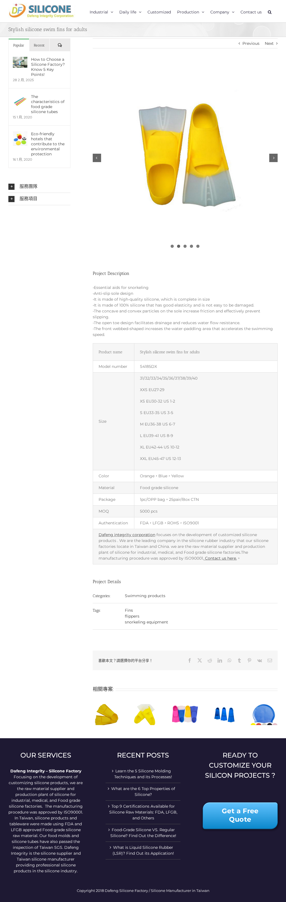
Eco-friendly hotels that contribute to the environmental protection (48, 143)
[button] (269, 11)
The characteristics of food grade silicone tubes (48, 104)
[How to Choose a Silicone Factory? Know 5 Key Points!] (20, 59)
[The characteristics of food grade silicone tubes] (20, 96)
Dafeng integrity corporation (127, 534)
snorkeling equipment (146, 622)
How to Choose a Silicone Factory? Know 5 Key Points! (48, 67)
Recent (39, 45)
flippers (132, 616)
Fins (129, 610)
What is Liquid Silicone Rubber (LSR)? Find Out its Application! (143, 850)
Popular (18, 45)
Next (269, 43)
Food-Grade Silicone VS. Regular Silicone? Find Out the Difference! (143, 832)
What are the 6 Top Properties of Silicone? (143, 791)
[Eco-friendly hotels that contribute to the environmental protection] (20, 134)
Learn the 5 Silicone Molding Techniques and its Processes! (143, 773)
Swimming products (145, 595)
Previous (250, 43)
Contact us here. (220, 558)
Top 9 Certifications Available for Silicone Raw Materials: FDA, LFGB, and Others (143, 812)
